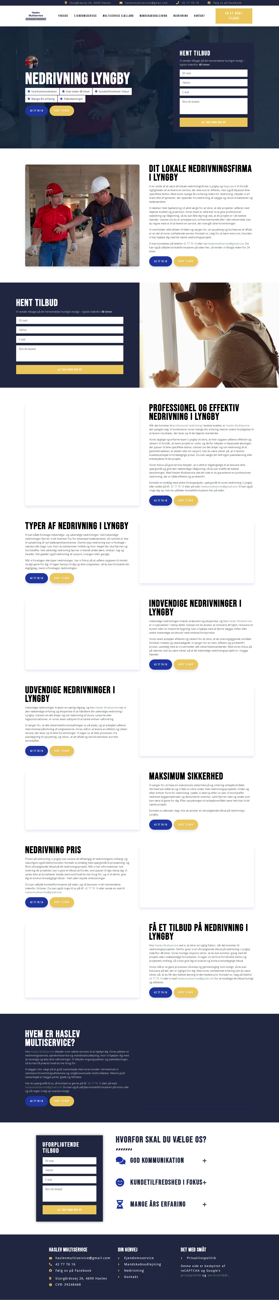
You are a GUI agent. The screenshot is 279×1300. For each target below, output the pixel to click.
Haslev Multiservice (237, 425)
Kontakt (199, 16)
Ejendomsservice (85, 16)
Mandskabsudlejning (153, 16)
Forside (63, 16)
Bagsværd (229, 186)
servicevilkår (218, 1275)
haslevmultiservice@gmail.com (225, 243)
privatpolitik (191, 1275)
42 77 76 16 (190, 243)
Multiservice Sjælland (118, 16)
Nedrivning (180, 16)
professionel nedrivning (187, 425)
